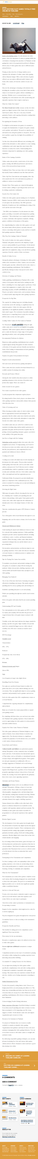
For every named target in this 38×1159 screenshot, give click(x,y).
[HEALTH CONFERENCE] (5, 1103)
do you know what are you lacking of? (29, 1112)
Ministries (31, 1145)
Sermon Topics (14, 1147)
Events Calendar (22, 1147)
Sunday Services (5, 1150)
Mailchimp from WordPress (8, 1136)
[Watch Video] (26, 1106)
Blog (13, 14)
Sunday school (12, 1111)
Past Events (21, 1150)
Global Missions (31, 1151)
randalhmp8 (16, 23)
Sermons (13, 1145)
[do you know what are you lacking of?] (22, 1111)
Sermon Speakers (14, 1151)
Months (17, 16)
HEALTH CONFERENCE (12, 1103)
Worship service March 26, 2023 (29, 1103)
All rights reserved (31, 1155)
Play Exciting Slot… (19, 14)
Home (3, 14)
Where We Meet (5, 1151)
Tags (11, 16)
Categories (5, 16)
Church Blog (8, 14)
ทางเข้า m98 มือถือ (17, 324)
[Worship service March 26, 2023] (22, 1103)
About (4, 1145)
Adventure (5, 785)
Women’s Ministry (32, 1150)
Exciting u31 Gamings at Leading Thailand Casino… (17, 1066)
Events (21, 1145)
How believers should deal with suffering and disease (27, 1121)
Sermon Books (13, 1150)
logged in (11, 1085)
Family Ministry (31, 1147)
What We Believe (5, 1148)
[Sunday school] (5, 1111)
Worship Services (13, 1117)
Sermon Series (14, 1148)
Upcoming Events (23, 1148)
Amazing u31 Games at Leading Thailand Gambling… (17, 1057)
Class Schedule (22, 1151)
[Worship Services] (5, 1118)
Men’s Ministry (31, 1148)
